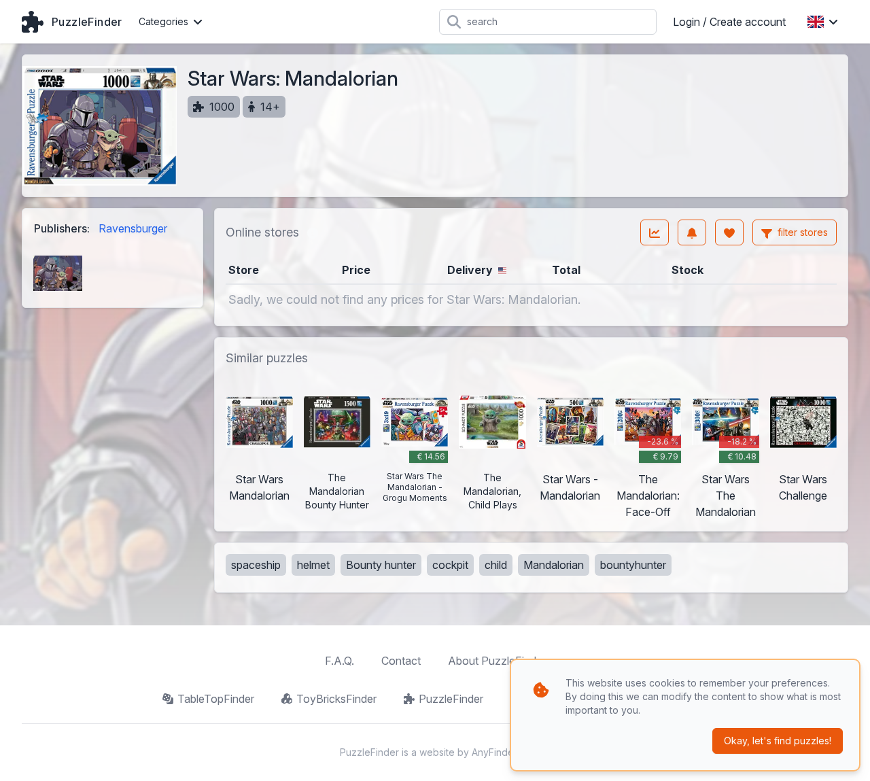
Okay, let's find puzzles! (777, 740)
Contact (401, 660)
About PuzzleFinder (497, 660)
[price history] (654, 232)
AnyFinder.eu (501, 752)
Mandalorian (553, 565)
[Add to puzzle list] (729, 232)
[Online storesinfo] (312, 232)
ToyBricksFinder (336, 699)
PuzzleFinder (451, 699)
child (496, 565)
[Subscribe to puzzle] (692, 232)
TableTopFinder (215, 699)
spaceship (256, 565)
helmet (313, 565)
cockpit (450, 565)
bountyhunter (633, 565)
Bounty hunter (381, 565)
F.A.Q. (339, 660)
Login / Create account (729, 22)
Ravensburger (133, 228)
